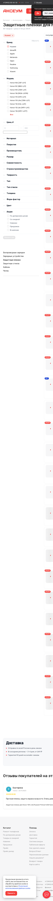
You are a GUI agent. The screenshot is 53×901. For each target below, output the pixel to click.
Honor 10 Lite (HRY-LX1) (19, 108)
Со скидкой (15, 219)
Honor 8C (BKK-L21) (18, 86)
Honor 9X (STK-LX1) (18, 97)
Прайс (5, 848)
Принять (11, 893)
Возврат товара (35, 861)
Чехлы (6, 271)
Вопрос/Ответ (35, 851)
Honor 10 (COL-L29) (18, 104)
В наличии (14, 230)
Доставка (33, 835)
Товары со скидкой (11, 838)
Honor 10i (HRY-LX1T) (18, 111)
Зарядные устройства (13, 256)
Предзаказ (14, 226)
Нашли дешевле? (36, 858)
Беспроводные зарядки (14, 252)
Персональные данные (38, 855)
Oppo (12, 61)
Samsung (14, 68)
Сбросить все (9, 237)
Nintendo (13, 57)
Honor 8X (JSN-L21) (18, 90)
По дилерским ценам (19, 216)
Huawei (13, 47)
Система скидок (36, 841)
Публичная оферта (37, 845)
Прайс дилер (8, 851)
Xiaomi (12, 71)
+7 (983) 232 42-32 (10, 2)
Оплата (32, 832)
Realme (13, 64)
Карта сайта (34, 864)
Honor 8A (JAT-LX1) (18, 83)
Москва (39, 2)
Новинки (13, 223)
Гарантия (33, 838)
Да (38, 13)
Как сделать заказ (37, 848)
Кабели (6, 267)
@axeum (48, 887)
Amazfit (13, 50)
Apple (12, 54)
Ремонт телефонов (11, 832)
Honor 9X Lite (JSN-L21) (20, 100)
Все (11, 115)
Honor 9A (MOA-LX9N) (19, 93)
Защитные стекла (11, 263)
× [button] (12, 35)
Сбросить (35, 41)
